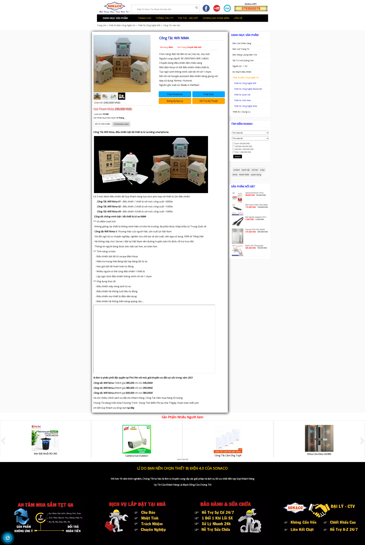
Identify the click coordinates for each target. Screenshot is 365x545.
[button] (362, 440)
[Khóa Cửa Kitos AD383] (319, 438)
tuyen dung (256, 174)
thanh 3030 (244, 174)
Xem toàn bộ (182, 459)
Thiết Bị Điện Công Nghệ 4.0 (122, 25)
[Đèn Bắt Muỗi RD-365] (45, 438)
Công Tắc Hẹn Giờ (171, 25)
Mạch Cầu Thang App (254, 245)
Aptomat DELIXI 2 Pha (254, 193)
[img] (196, 7)
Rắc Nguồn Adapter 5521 (255, 217)
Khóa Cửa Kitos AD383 (319, 454)
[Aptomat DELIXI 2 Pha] (237, 197)
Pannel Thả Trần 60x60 (255, 229)
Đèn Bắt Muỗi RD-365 (45, 453)
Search (238, 156)
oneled (236, 170)
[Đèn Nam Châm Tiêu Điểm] (237, 209)
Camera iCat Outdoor (136, 455)
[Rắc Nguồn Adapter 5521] (237, 221)
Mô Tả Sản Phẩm (102, 124)
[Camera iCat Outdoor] (136, 439)
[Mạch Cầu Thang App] (237, 250)
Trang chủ (101, 25)
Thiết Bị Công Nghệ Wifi (149, 25)
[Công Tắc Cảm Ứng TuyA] (228, 439)
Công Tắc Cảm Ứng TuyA (228, 455)
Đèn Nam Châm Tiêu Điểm (256, 204)
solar (262, 170)
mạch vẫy (246, 170)
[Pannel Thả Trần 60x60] (237, 236)
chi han (255, 170)
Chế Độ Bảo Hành (121, 124)
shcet (235, 174)
